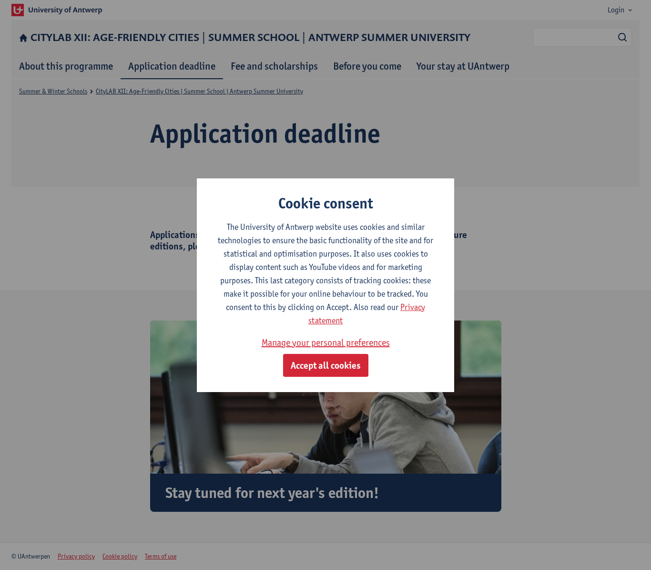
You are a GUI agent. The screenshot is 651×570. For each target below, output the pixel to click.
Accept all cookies (326, 365)
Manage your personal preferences (326, 342)
